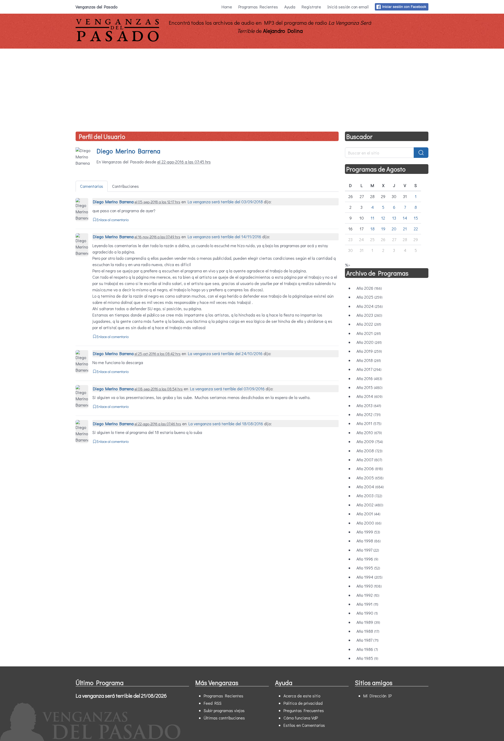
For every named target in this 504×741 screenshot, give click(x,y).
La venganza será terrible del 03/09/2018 (225, 201)
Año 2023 (369, 315)
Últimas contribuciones (224, 718)
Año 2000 (368, 523)
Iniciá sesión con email (348, 6)
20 (394, 228)
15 (416, 218)
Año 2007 (369, 459)
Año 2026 (369, 288)
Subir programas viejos (224, 710)
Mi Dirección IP (377, 695)
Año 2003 (369, 495)
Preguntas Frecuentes (304, 710)
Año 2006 (369, 468)
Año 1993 (369, 586)
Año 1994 (369, 577)
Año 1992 (367, 595)
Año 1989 (368, 622)
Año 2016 (369, 378)
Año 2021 (368, 333)
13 (394, 218)
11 (372, 218)
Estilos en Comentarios (304, 725)
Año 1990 (367, 613)
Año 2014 (369, 396)
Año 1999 (368, 532)
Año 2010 (369, 432)
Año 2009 (369, 441)
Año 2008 (369, 450)
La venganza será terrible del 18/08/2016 (225, 423)
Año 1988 (367, 631)
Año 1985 (367, 658)
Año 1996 (367, 559)
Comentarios (91, 186)
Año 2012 (368, 414)
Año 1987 (367, 640)
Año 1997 (367, 550)
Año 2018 (368, 360)
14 (405, 218)
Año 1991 (367, 604)
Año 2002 (369, 504)
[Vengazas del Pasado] (117, 40)
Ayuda (289, 6)
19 (383, 228)
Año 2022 (368, 324)
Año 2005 (370, 477)
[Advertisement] (252, 88)
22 (416, 228)
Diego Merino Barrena (128, 151)
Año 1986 (367, 649)
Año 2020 (369, 342)
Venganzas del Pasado (96, 6)
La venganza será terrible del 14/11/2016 (224, 236)
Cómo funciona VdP (301, 718)
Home (227, 6)
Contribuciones (125, 186)
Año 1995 (368, 568)
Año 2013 (368, 405)
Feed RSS (213, 703)
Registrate (311, 6)
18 (372, 228)
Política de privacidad (303, 703)
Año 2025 (369, 297)
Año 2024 (369, 306)
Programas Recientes (258, 6)
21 (405, 228)
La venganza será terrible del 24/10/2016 (225, 353)
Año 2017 (368, 369)
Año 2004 (370, 486)
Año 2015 (369, 387)
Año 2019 (369, 351)
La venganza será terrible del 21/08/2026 (121, 695)
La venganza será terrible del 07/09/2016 (227, 388)
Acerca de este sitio (302, 695)
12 (383, 218)
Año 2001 (368, 513)
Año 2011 (368, 423)
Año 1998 (368, 540)
